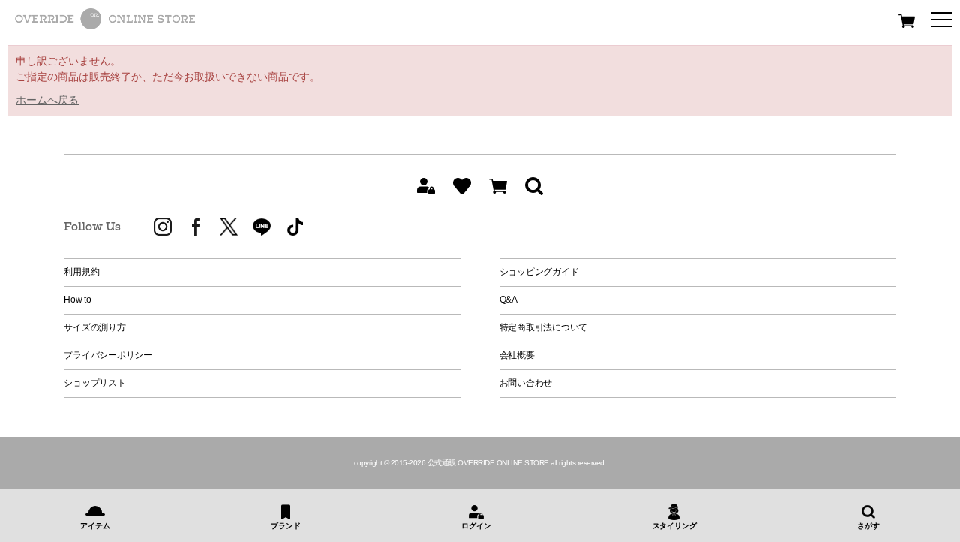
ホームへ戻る (47, 100)
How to (78, 299)
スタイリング (674, 526)
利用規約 (81, 271)
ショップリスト (94, 383)
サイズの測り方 (94, 327)
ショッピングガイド (539, 271)
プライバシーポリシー (108, 355)
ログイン (475, 526)
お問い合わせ (526, 383)
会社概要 (517, 355)
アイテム (95, 526)
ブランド (285, 526)
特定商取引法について (544, 327)
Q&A (509, 299)
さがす (868, 526)
